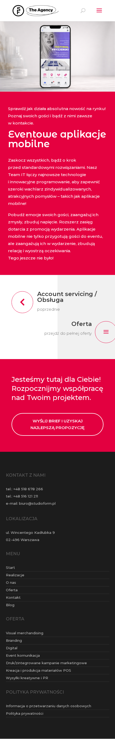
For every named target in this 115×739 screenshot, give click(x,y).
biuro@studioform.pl (37, 503)
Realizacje (15, 575)
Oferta (12, 590)
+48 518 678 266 (28, 489)
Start (10, 567)
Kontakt (13, 597)
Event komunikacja (23, 655)
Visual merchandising (24, 633)
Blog (10, 605)
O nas (11, 582)
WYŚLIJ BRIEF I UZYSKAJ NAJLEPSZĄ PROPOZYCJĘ (57, 424)
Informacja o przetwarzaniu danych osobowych (48, 706)
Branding (14, 640)
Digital (11, 648)
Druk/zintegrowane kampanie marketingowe (46, 663)
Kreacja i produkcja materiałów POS (38, 670)
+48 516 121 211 (25, 496)
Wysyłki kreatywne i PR (27, 678)
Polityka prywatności (24, 713)
